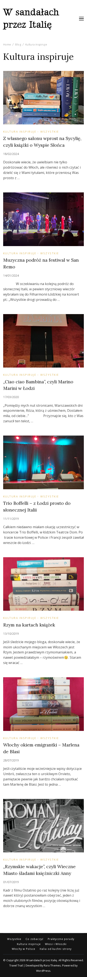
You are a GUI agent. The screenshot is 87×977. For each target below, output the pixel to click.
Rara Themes (52, 965)
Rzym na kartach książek (29, 625)
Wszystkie (49, 131)
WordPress (43, 971)
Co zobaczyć (35, 939)
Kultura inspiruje (19, 131)
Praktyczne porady (61, 939)
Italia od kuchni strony (56, 949)
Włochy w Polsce (23, 949)
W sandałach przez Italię (31, 19)
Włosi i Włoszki (56, 944)
